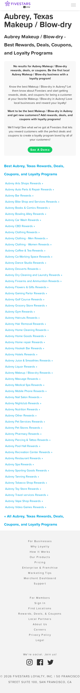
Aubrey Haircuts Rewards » (22, 318)
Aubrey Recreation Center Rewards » (28, 452)
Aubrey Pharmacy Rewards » (23, 434)
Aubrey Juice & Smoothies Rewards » (29, 360)
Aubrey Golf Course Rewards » (24, 299)
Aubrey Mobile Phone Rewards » (26, 391)
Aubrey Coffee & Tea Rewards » (25, 250)
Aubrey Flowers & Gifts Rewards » (26, 287)
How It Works (40, 552)
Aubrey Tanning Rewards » (22, 476)
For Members (40, 598)
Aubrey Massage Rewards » (22, 379)
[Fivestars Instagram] (30, 662)
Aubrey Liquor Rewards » (21, 367)
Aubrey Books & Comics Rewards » (27, 208)
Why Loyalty (40, 546)
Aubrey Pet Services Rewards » (25, 422)
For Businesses (40, 541)
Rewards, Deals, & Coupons (40, 614)
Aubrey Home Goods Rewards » (25, 336)
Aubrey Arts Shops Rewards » (24, 183)
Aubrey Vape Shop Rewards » (24, 501)
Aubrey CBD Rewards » (20, 226)
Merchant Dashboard (40, 578)
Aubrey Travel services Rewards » (26, 495)
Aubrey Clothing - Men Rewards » (26, 238)
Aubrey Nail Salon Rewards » (23, 397)
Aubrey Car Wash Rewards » (23, 220)
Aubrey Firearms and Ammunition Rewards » (33, 281)
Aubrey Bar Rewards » (19, 195)
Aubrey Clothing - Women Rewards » (28, 244)
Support (40, 583)
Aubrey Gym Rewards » (20, 312)
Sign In (40, 603)
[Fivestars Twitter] (50, 662)
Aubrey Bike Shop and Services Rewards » (32, 202)
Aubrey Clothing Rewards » (22, 232)
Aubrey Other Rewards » (21, 415)
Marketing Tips (40, 573)
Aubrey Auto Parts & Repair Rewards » (29, 189)
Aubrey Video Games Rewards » (25, 507)
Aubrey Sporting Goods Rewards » (27, 470)
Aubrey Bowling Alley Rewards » (25, 214)
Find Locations (39, 608)
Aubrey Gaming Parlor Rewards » (26, 293)
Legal (40, 640)
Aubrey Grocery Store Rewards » (26, 305)
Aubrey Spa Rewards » (19, 464)
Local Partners (40, 619)
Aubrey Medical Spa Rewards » (24, 385)
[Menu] (73, 5)
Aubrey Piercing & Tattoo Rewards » (27, 440)
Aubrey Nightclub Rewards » (23, 403)
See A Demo (40, 150)
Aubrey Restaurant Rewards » (24, 458)
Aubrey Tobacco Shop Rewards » (26, 483)
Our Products (40, 557)
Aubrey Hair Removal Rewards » (25, 324)
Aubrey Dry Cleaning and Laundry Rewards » (33, 275)
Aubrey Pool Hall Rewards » (22, 446)
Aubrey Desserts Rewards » (23, 269)
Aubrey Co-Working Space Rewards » (28, 257)
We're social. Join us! (40, 654)
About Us (40, 624)
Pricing (40, 562)
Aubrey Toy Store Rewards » (23, 489)
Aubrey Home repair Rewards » (25, 342)
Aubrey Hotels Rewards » (21, 354)
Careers (40, 629)
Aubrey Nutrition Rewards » (22, 409)
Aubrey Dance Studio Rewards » (25, 263)
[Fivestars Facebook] (40, 662)
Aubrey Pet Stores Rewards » (23, 428)
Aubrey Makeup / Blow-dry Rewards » (29, 373)
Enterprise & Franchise (40, 568)
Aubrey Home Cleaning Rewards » (27, 330)
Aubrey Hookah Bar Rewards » (24, 348)
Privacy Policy (40, 635)
